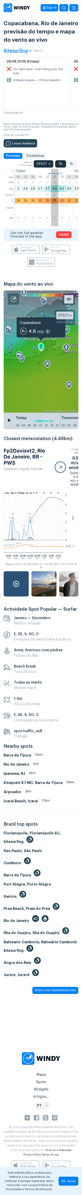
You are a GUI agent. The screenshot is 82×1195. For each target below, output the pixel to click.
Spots (41, 1082)
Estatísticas (35, 155)
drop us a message (58, 1150)
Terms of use (50, 1154)
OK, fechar (68, 1181)
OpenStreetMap (54, 411)
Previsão (13, 155)
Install (64, 234)
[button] (66, 467)
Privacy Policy (32, 1154)
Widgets (41, 1089)
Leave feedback (23, 143)
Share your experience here (55, 990)
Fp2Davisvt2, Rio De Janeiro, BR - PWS (24, 457)
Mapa (41, 1074)
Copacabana (30, 322)
